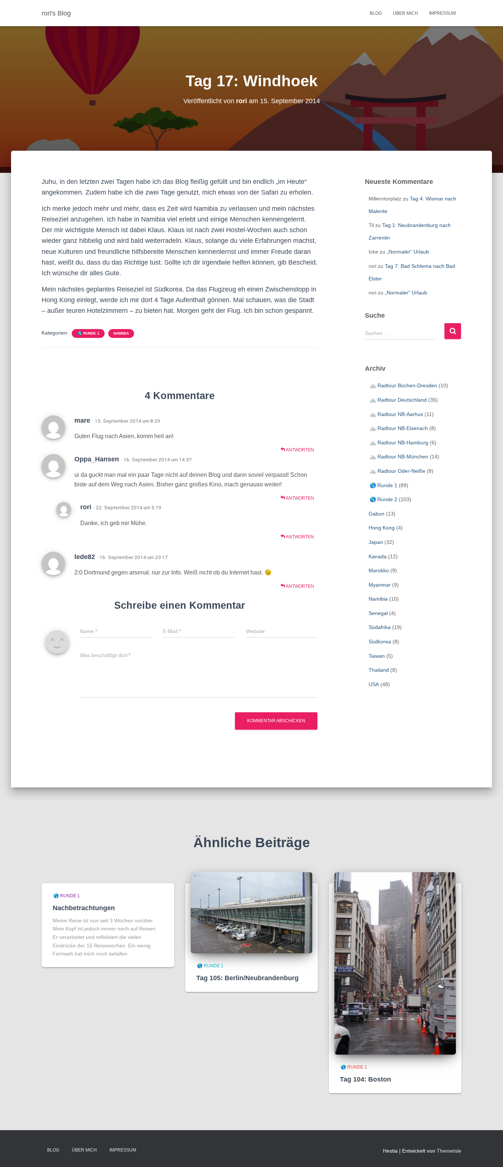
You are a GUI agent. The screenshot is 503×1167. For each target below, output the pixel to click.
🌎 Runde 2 (383, 499)
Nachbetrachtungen (84, 908)
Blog (376, 13)
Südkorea (380, 641)
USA (374, 684)
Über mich (405, 13)
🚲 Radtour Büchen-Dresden (403, 385)
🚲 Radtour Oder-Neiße (397, 471)
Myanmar (380, 585)
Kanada (378, 556)
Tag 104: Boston (365, 1079)
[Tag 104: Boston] (395, 963)
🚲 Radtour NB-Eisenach (398, 428)
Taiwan (377, 656)
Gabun (376, 514)
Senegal (378, 613)
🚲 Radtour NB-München (398, 457)
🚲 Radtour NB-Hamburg (398, 443)
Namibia (121, 333)
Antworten (299, 450)
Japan (376, 542)
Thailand (379, 670)
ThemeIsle (449, 1151)
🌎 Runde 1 (88, 333)
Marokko (379, 570)
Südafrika (380, 627)
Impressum (442, 13)
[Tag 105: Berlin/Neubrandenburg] (251, 912)
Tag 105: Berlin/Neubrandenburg (247, 978)
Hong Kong (382, 528)
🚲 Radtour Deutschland (398, 400)
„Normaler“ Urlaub (408, 252)
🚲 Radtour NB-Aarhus (396, 414)
